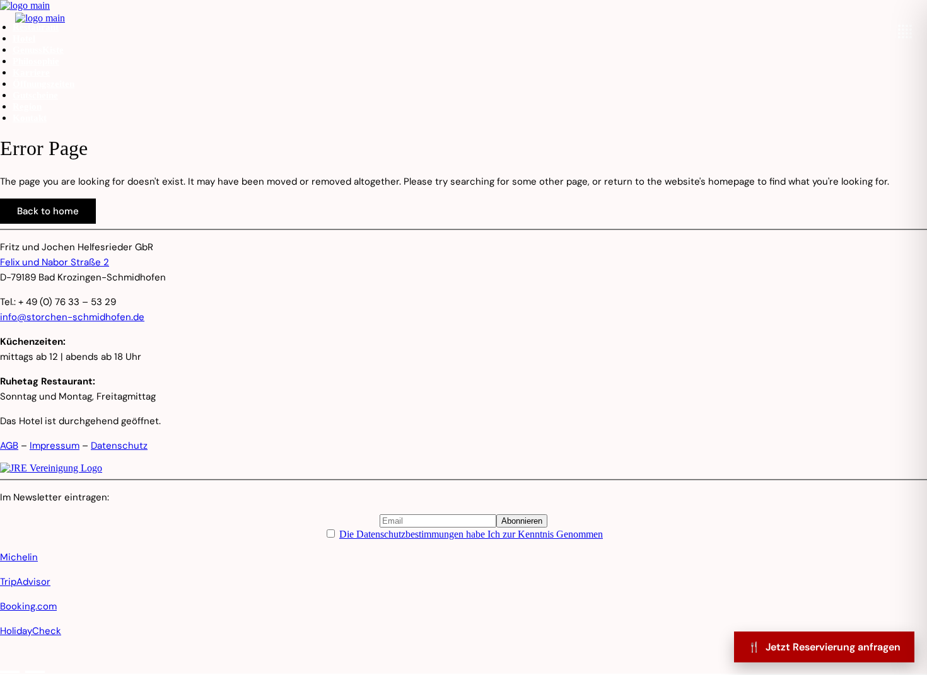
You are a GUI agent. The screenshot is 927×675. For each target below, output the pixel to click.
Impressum (54, 445)
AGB (9, 445)
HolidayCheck (30, 631)
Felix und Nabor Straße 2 (54, 262)
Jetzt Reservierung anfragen (824, 647)
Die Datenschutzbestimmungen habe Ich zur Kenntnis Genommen (471, 534)
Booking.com (28, 606)
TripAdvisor (25, 581)
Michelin (19, 557)
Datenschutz (119, 445)
